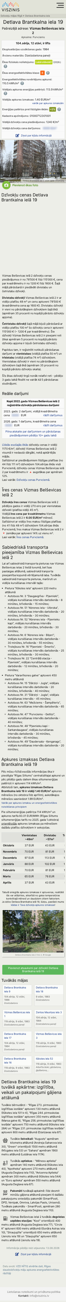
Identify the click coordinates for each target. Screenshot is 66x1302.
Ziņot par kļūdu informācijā (36, 135)
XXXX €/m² (50, 128)
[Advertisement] (33, 237)
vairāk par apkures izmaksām (48, 103)
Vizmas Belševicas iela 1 (17, 1014)
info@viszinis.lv (39, 1295)
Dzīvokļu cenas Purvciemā (33, 479)
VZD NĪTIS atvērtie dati (29, 1266)
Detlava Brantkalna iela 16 (15, 1060)
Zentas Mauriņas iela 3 (49, 1012)
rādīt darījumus (52, 415)
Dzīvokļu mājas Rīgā (11, 15)
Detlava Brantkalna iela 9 (15, 989)
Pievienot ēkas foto (25, 185)
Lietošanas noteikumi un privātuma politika (33, 1292)
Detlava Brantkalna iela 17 (15, 1035)
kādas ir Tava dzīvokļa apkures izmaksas (33, 905)
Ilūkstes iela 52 (44, 1058)
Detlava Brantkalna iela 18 (47, 989)
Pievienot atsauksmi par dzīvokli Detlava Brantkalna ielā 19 (33, 969)
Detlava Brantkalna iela (37, 15)
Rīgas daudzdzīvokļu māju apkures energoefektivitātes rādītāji (31, 1270)
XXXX (15, 415)
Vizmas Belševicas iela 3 (49, 1035)
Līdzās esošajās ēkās (15, 444)
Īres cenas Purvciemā (30, 537)
